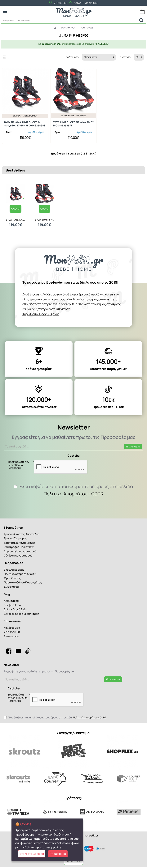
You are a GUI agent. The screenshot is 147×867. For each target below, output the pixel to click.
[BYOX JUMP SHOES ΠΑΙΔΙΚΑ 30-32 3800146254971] (73, 90)
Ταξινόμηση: (72, 57)
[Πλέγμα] (4, 57)
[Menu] (5, 11)
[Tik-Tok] (28, 651)
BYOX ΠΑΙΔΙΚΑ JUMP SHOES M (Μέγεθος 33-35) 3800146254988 (24, 124)
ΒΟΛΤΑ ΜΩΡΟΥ (68, 27)
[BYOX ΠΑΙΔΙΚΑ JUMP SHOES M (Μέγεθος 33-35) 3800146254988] (25, 91)
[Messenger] (18, 651)
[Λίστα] (9, 57)
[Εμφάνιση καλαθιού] (142, 11)
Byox (9, 132)
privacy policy (52, 847)
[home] (55, 28)
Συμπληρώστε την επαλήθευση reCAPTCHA (18, 465)
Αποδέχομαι (58, 854)
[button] (15, 209)
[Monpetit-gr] (8, 651)
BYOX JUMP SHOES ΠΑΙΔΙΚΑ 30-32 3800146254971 (73, 124)
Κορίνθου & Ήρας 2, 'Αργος (41, 314)
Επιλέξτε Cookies (32, 854)
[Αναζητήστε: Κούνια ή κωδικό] (141, 20)
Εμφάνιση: (125, 57)
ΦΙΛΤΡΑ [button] (75, 861)
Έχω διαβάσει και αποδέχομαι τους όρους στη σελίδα (75, 490)
